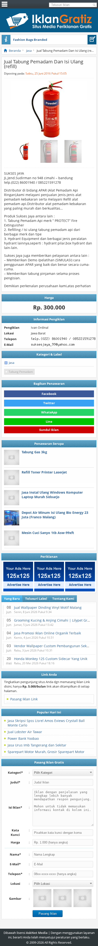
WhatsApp (49, 412)
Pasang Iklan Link (24, 699)
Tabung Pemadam (21, 372)
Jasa (11, 363)
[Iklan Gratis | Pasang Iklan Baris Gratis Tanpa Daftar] (49, 28)
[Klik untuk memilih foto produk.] (42, 898)
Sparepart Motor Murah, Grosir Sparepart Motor (46, 751)
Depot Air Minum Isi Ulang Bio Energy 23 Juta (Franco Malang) (55, 514)
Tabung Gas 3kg (34, 452)
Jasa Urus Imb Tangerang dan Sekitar (37, 745)
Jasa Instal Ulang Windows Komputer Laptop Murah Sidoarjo (52, 494)
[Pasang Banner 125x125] (18, 576)
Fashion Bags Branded (30, 39)
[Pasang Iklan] (92, 39)
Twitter (49, 403)
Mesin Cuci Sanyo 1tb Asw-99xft (48, 532)
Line (49, 421)
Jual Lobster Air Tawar (25, 732)
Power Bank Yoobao (23, 738)
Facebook (49, 394)
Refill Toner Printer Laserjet (44, 472)
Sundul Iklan (49, 430)
